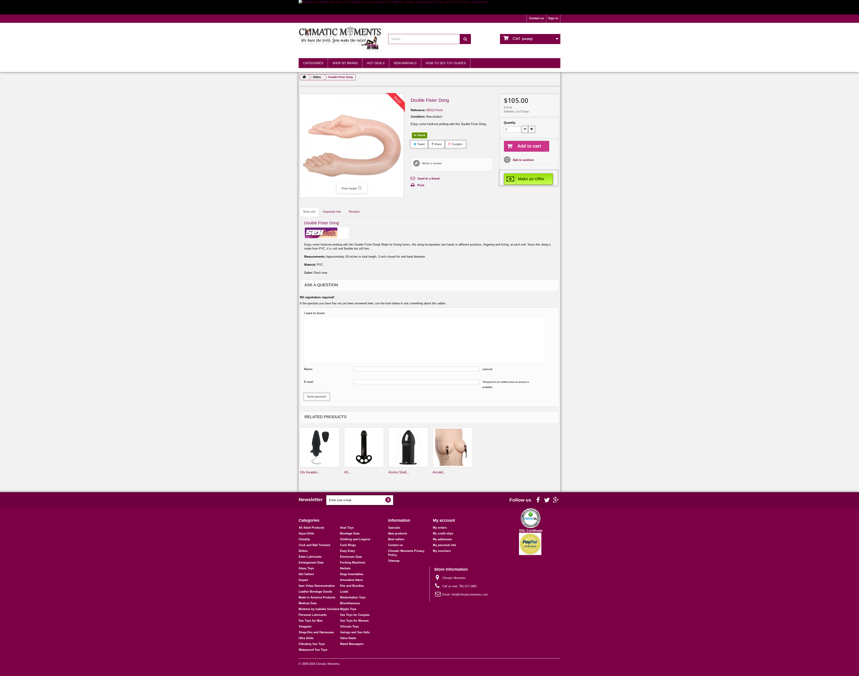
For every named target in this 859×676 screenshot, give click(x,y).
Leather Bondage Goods (315, 591)
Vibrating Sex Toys (312, 644)
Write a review (431, 163)
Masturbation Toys (353, 597)
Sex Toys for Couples (355, 615)
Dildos (303, 551)
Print (420, 185)
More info (309, 211)
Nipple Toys (348, 609)
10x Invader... (309, 472)
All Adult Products (311, 527)
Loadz (344, 591)
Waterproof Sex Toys (313, 649)
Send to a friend (428, 178)
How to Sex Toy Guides (446, 63)
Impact (303, 580)
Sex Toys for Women (354, 620)
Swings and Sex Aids (355, 632)
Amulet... (439, 472)
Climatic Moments (328, 663)
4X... (347, 472)
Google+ (457, 144)
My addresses (442, 539)
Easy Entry (347, 551)
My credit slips (443, 533)
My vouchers (442, 551)
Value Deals (348, 638)
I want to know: (314, 313)
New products (397, 533)
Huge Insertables (351, 574)
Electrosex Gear (351, 556)
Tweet (420, 144)
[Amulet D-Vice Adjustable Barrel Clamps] (452, 447)
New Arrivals (405, 63)
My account (444, 520)
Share (437, 144)
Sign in (553, 18)
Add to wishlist (523, 160)
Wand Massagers (352, 644)
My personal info (444, 545)
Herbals (345, 568)
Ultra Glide (306, 638)
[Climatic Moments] (340, 39)
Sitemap (394, 560)
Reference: (418, 110)
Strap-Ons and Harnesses (316, 632)
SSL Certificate (530, 530)
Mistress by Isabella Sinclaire (319, 609)
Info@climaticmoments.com (469, 594)
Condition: (418, 116)
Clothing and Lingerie (355, 539)
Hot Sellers (306, 574)
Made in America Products (317, 597)
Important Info (332, 211)
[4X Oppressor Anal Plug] (364, 447)
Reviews (354, 211)
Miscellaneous (350, 603)
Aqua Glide (306, 533)
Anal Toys (347, 527)
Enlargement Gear (311, 562)
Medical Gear (308, 603)
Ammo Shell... (398, 472)
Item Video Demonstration (317, 585)
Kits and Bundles (352, 585)
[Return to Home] (304, 77)
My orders (440, 527)
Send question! (316, 396)
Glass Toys (306, 568)
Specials (394, 527)
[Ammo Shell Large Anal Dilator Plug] (408, 447)
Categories (313, 63)
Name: (308, 369)
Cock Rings (348, 545)
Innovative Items (351, 580)
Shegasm (305, 626)
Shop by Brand (345, 63)
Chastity (304, 539)
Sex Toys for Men (311, 620)
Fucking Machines (352, 562)
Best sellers (396, 539)
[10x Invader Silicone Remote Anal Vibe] (320, 447)
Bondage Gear (350, 533)
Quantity (509, 122)
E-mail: (309, 382)
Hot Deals (376, 63)
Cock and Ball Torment (314, 545)
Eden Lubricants (310, 556)
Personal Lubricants (313, 615)
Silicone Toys (349, 626)
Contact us (536, 18)
